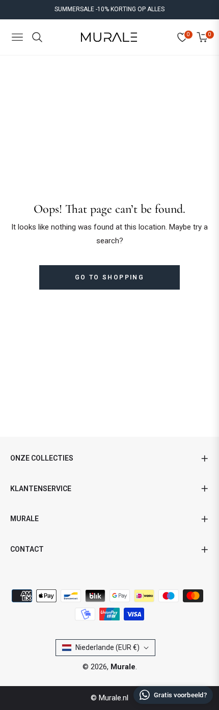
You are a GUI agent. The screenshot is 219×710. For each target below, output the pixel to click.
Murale (123, 666)
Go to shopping (110, 277)
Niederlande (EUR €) (107, 647)
